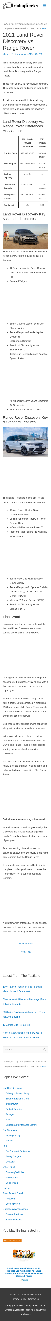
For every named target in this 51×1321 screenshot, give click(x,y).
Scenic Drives (13, 1203)
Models (6, 54)
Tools (8, 1119)
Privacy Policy (19, 1299)
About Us (15, 1294)
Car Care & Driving (12, 1088)
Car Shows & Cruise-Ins (18, 1151)
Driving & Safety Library (17, 1093)
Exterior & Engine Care (17, 1098)
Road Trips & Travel (13, 1193)
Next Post (25, 951)
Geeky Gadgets (13, 1156)
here (44, 28)
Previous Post (26, 943)
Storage (10, 1114)
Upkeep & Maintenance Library (21, 1125)
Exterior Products (14, 1214)
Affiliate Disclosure (31, 1294)
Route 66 (10, 1198)
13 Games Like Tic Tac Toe (16, 1025)
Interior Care (12, 1104)
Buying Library (13, 1135)
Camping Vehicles (15, 1172)
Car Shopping (10, 1130)
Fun (5, 1146)
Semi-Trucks (12, 1182)
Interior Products (14, 1219)
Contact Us (33, 1299)
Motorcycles (12, 1177)
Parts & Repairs (14, 1109)
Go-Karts (10, 1161)
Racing (6, 1188)
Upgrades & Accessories (15, 1209)
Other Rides (9, 1167)
